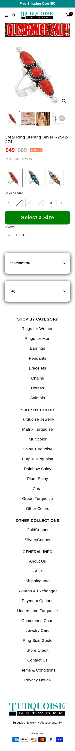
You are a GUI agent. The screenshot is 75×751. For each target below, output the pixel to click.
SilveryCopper (38, 540)
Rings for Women (37, 328)
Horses (37, 388)
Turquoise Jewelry (37, 419)
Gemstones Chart (37, 620)
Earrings (37, 348)
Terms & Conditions (38, 670)
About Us (37, 561)
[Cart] (68, 15)
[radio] (14, 178)
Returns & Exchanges (38, 591)
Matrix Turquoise (37, 429)
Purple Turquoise (37, 459)
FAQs (37, 571)
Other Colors (37, 508)
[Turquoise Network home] (37, 706)
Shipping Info (37, 581)
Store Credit (37, 650)
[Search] (13, 15)
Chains (37, 378)
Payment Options (37, 600)
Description (19, 263)
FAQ (12, 291)
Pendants (37, 358)
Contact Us (37, 660)
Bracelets (37, 368)
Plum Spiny (37, 478)
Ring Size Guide (37, 640)
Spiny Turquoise (37, 449)
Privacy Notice (37, 680)
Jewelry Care (38, 630)
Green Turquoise (37, 498)
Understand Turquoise (37, 610)
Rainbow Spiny (37, 469)
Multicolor (38, 439)
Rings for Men (37, 338)
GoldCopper (38, 529)
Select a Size (14, 193)
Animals (37, 398)
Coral (37, 488)
